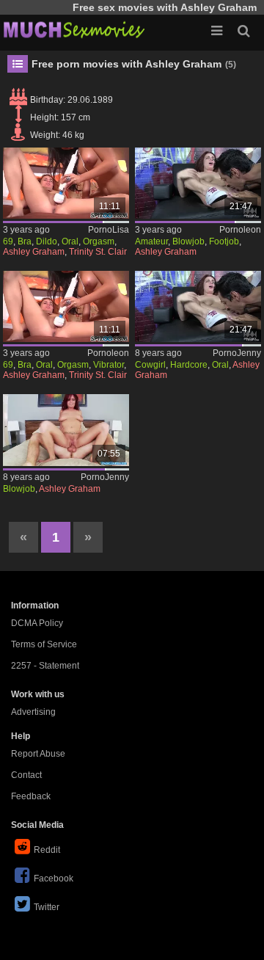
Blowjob (188, 241)
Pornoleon (240, 230)
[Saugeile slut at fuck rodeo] (198, 306)
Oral (70, 241)
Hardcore (189, 365)
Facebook (53, 878)
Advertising (33, 712)
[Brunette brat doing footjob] (198, 183)
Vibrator (108, 365)
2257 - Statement (45, 666)
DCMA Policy (37, 623)
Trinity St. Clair (98, 252)
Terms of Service (44, 644)
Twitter (46, 907)
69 (8, 241)
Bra (25, 241)
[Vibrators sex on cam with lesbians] (66, 183)
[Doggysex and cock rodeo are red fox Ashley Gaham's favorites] (66, 429)
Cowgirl (150, 365)
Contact (26, 775)
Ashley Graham (34, 252)
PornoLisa (108, 230)
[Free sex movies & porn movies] (73, 29)
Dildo (46, 241)
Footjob (224, 241)
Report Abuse (38, 754)
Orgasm (98, 241)
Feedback (31, 796)
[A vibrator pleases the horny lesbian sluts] (66, 306)
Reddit (47, 850)
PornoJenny (237, 353)
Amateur (151, 241)
